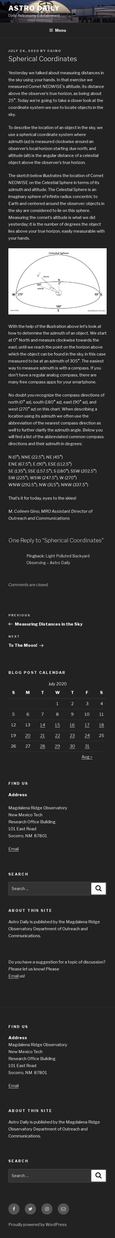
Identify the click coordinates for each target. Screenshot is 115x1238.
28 (42, 746)
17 (87, 724)
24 (87, 735)
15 (57, 724)
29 (57, 746)
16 (72, 724)
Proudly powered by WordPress (37, 1224)
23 (72, 735)
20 (27, 735)
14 (42, 724)
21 (42, 735)
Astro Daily (34, 8)
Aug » (87, 756)
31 (87, 746)
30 (72, 746)
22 (57, 735)
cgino (54, 51)
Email (13, 848)
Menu (60, 30)
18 (101, 724)
